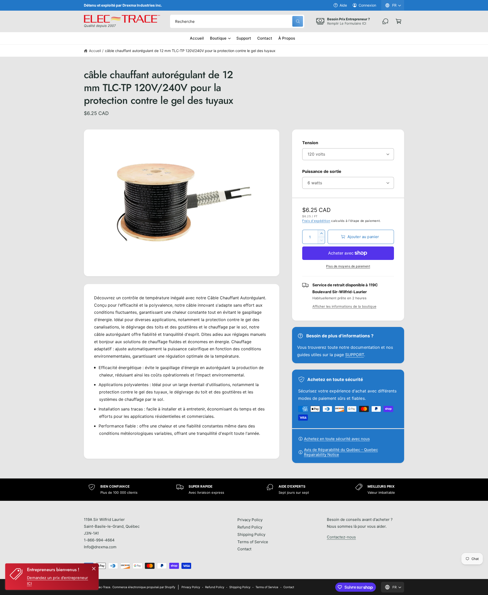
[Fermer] (94, 569)
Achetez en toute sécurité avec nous (337, 438)
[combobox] (237, 21)
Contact (244, 549)
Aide (343, 5)
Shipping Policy (251, 534)
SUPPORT (354, 354)
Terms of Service (252, 541)
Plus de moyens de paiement (348, 266)
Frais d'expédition (316, 221)
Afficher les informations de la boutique (344, 306)
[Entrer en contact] (385, 21)
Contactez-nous (341, 537)
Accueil (95, 50)
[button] (398, 21)
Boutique (218, 38)
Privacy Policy (250, 519)
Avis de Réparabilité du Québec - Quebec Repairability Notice (341, 452)
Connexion (367, 5)
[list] (244, 489)
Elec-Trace (103, 587)
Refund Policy (249, 527)
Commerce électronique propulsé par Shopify (143, 587)
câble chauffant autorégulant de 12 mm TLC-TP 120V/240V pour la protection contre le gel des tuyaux (190, 50)
